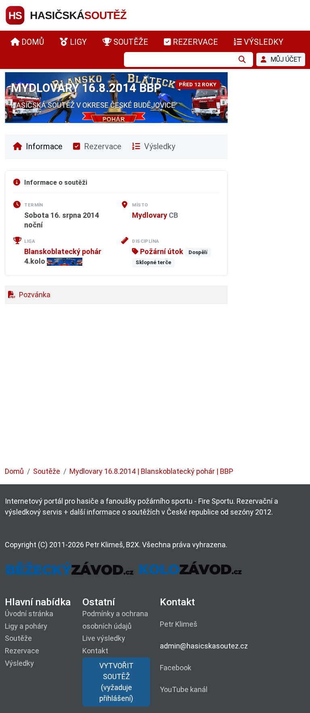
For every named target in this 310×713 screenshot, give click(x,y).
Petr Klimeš (178, 624)
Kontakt (95, 650)
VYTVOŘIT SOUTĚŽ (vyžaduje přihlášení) (116, 682)
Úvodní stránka (29, 613)
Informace (43, 146)
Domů (14, 471)
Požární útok (160, 251)
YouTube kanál (183, 689)
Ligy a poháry (26, 626)
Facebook (175, 667)
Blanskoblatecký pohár (62, 251)
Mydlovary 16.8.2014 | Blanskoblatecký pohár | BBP (151, 471)
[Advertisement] (155, 389)
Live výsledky (103, 638)
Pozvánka (33, 294)
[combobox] (179, 59)
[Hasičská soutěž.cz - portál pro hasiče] (81, 14)
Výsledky (158, 146)
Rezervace (101, 146)
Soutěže (46, 471)
